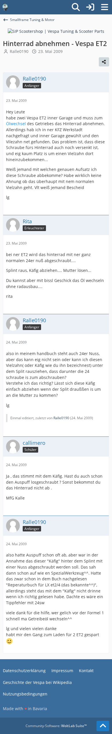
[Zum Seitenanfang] (102, 726)
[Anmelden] (90, 7)
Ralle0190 (19, 51)
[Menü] (104, 7)
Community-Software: (56, 725)
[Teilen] (104, 61)
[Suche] (76, 7)
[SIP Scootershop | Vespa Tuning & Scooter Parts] (56, 31)
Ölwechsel (16, 123)
